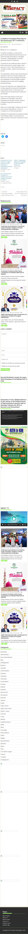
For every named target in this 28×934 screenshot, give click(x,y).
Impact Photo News (6, 708)
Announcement (5, 654)
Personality (4, 730)
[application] (14, 417)
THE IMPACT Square (6, 751)
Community (4, 679)
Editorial (3, 687)
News (3, 187)
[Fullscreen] (25, 524)
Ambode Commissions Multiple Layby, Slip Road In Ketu (7, 193)
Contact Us (6, 921)
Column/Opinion (5, 670)
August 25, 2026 (5, 224)
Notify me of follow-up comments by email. (13, 363)
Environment (4, 695)
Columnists (4, 676)
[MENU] (26, 32)
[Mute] (23, 524)
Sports (2, 746)
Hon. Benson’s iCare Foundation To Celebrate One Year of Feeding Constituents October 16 (6, 177)
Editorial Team (6, 923)
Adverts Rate (6, 919)
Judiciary (3, 719)
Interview (3, 714)
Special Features (5, 741)
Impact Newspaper (17, 44)
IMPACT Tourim (5, 711)
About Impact (6, 916)
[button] (14, 8)
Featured (3, 697)
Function (3, 700)
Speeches (3, 743)
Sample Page (6, 925)
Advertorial (4, 652)
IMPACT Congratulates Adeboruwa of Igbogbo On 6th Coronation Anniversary (20, 163)
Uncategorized (5, 759)
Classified (3, 668)
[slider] (13, 524)
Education (3, 689)
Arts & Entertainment (6, 657)
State (2, 749)
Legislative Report (6, 722)
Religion (3, 738)
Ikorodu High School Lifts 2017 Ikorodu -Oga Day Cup (21, 193)
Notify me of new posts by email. (11, 366)
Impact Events (4, 706)
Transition (3, 757)
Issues (2, 716)
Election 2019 (4, 692)
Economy (3, 684)
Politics (3, 735)
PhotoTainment (5, 732)
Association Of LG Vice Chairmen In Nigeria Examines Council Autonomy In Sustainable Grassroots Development (6, 164)
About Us (5, 917)
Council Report (4, 681)
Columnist (3, 673)
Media (2, 724)
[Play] (3, 524)
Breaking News (5, 662)
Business (3, 665)
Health (2, 703)
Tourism (3, 754)
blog (2, 237)
